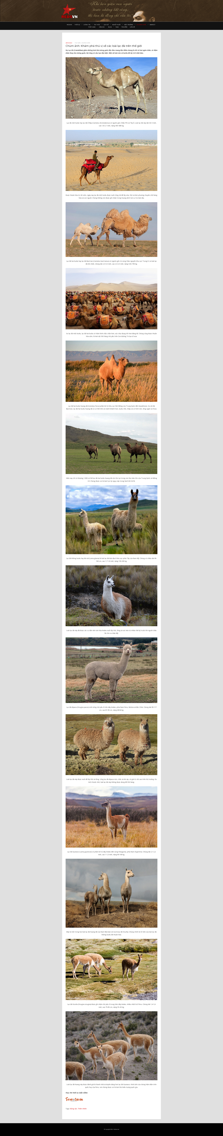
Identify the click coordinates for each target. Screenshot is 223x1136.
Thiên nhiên (82, 1109)
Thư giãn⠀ (78, 43)
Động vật (73, 1109)
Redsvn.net (116, 1129)
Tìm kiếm (124, 27)
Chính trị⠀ (87, 24)
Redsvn (69, 24)
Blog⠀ (110, 27)
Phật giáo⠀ (92, 27)
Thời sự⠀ (77, 24)
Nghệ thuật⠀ (117, 24)
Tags (117, 27)
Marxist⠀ (153, 24)
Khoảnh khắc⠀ (142, 24)
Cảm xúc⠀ (102, 27)
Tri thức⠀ (97, 24)
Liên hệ (132, 27)
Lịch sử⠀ (107, 24)
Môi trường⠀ (129, 24)
